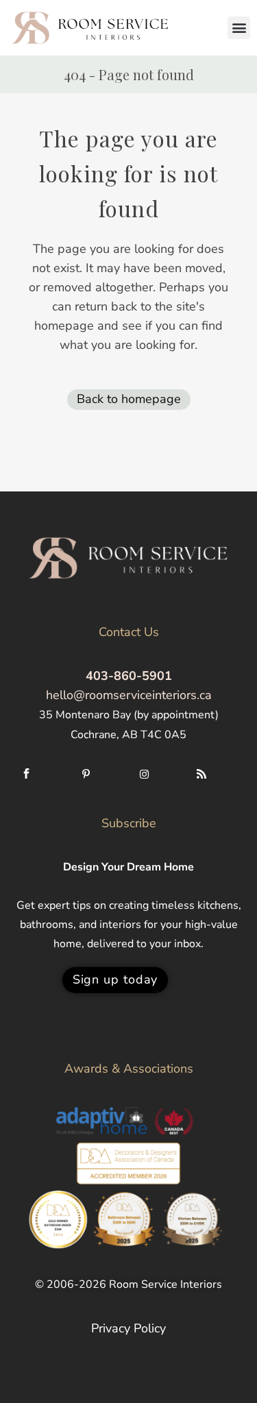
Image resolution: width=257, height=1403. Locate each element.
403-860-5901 (129, 676)
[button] (239, 27)
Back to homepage (129, 399)
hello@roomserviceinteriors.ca (129, 695)
